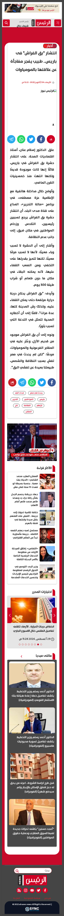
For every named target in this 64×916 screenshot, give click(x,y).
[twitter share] (31, 139)
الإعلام (39, 405)
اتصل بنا (16, 898)
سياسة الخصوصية (32, 898)
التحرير (15, 399)
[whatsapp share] (21, 139)
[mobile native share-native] (51, 139)
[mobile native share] (12, 382)
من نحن (47, 898)
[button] (41, 644)
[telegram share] (11, 139)
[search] (6, 22)
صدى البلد (19, 393)
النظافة (27, 405)
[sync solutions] (32, 910)
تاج (16, 405)
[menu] (57, 22)
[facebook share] (41, 139)
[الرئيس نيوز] (32, 880)
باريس (42, 399)
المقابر (29, 411)
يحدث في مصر (36, 393)
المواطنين (28, 399)
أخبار (50, 46)
